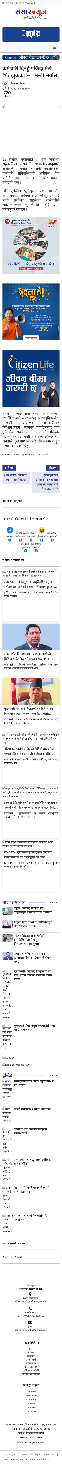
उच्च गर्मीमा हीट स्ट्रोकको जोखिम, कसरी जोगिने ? (32, 1161)
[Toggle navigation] (54, 48)
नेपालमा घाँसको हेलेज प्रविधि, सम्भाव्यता (30, 1217)
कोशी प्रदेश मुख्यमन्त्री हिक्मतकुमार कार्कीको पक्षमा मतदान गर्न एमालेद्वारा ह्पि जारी (28, 855)
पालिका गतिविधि (31, 1370)
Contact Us (31, 1411)
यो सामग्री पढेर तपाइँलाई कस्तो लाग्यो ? (25, 519)
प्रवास (31, 1352)
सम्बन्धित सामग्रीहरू (13, 560)
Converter (31, 1407)
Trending (31, 1399)
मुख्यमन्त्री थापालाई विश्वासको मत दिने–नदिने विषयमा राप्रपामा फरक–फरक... (33, 975)
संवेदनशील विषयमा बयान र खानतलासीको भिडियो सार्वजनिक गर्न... (32, 957)
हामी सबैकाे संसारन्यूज (35, 18)
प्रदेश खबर (31, 1363)
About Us (31, 1392)
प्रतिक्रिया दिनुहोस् (12, 501)
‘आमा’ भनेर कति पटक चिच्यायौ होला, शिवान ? (31, 1189)
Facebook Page (13, 1243)
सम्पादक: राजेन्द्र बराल (31, 1437)
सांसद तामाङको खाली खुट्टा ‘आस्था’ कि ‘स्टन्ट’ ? (33, 1083)
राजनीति (31, 1356)
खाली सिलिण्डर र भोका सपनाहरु (32, 1109)
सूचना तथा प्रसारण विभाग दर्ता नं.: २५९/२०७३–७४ (31, 1424)
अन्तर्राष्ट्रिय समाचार (31, 1374)
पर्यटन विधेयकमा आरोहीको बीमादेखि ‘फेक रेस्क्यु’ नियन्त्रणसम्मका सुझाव (29, 940)
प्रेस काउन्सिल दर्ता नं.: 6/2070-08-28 (31, 1429)
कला (31, 1349)
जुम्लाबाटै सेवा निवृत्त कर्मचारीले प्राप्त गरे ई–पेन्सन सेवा (34, 1027)
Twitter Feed (12, 1257)
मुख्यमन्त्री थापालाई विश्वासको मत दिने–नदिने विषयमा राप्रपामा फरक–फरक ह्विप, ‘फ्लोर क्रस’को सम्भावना (28, 713)
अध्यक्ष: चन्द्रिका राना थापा (31, 1433)
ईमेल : (31, 1326)
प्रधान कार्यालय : (31, 1298)
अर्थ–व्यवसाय (31, 1367)
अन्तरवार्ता (31, 1359)
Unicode (31, 1403)
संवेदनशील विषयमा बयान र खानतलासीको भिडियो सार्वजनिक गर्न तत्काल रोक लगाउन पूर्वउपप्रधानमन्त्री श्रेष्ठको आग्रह (27, 659)
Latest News (31, 1396)
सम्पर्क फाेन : (31, 1312)
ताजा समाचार (13, 902)
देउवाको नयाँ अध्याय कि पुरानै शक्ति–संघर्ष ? (30, 1131)
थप (51, 902)
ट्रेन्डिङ (7, 1075)
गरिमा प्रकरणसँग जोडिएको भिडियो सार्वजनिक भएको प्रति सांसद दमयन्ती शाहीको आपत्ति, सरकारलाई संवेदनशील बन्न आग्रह (29, 754)
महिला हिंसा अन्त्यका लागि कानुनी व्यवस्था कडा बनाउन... (33, 924)
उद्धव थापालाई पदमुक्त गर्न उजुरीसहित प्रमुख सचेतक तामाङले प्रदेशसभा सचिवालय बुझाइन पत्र (29, 587)
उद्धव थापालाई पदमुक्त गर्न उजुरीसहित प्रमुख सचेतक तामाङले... (34, 910)
